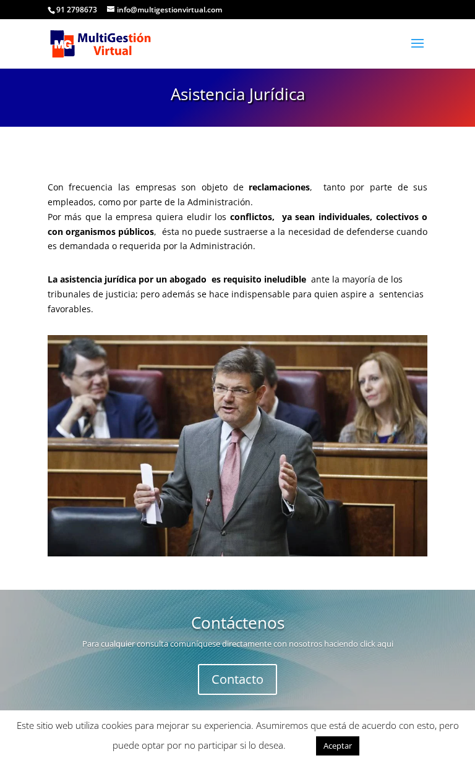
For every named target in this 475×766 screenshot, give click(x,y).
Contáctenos (238, 622)
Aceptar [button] (337, 745)
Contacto (237, 679)
